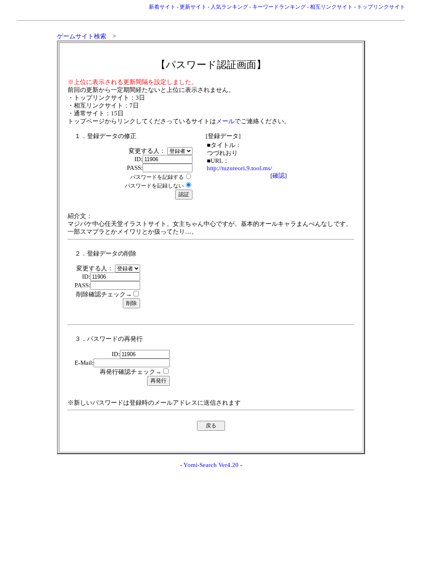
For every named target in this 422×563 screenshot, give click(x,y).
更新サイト (193, 7)
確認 (278, 175)
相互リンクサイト (331, 7)
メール (225, 121)
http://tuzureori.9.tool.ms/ (239, 168)
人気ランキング (229, 7)
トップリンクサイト (381, 7)
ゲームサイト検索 (81, 36)
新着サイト (162, 7)
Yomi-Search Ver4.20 (211, 465)
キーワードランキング (279, 7)
